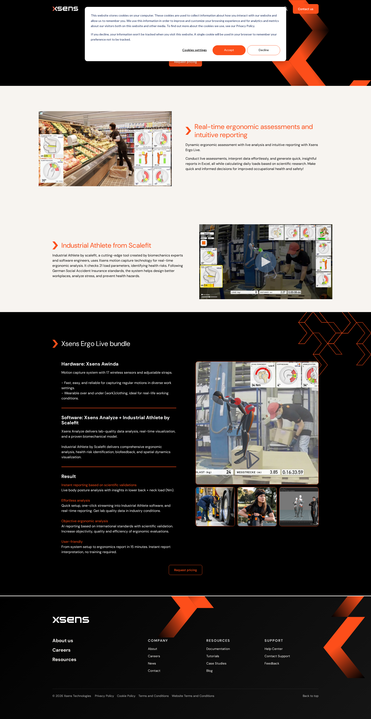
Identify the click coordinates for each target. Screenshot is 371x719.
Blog (209, 671)
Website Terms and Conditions (193, 696)
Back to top (311, 696)
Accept (229, 50)
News (152, 663)
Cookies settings (194, 50)
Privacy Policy (104, 696)
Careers (61, 650)
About (152, 649)
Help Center (274, 649)
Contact (154, 671)
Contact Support (277, 656)
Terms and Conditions (153, 696)
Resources (64, 659)
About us (62, 640)
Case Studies (216, 663)
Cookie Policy (126, 696)
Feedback (272, 663)
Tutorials (212, 656)
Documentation (218, 649)
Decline (264, 50)
